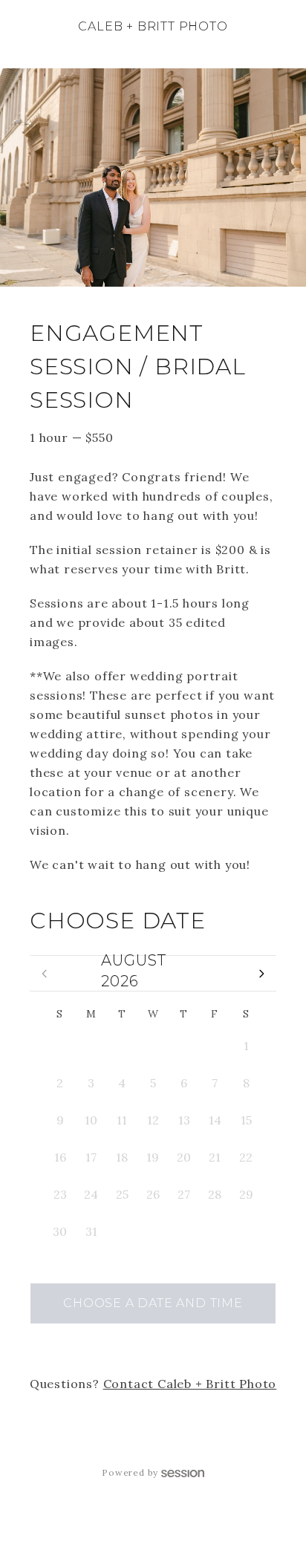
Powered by (130, 1472)
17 (91, 1157)
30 (184, 1045)
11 (122, 1120)
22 (246, 1157)
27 (91, 1045)
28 (121, 1045)
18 (122, 1157)
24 (91, 1194)
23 (60, 1194)
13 (184, 1120)
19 (152, 1157)
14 (215, 1120)
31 (215, 1045)
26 (60, 1045)
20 (184, 1157)
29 (153, 1045)
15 (246, 1120)
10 (91, 1120)
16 (60, 1157)
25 (122, 1194)
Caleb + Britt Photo (152, 26)
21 (215, 1157)
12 (153, 1120)
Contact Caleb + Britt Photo (190, 1383)
